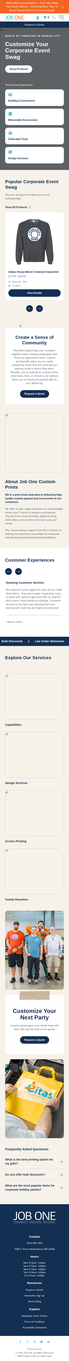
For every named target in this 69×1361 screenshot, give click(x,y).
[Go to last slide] (29, 308)
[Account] (37, 17)
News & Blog (34, 1301)
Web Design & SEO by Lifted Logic (34, 1356)
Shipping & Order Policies (34, 1315)
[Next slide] (39, 308)
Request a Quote (34, 24)
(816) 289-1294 (34, 1243)
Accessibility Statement (35, 1327)
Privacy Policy (35, 1349)
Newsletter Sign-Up (34, 1295)
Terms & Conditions (34, 1321)
